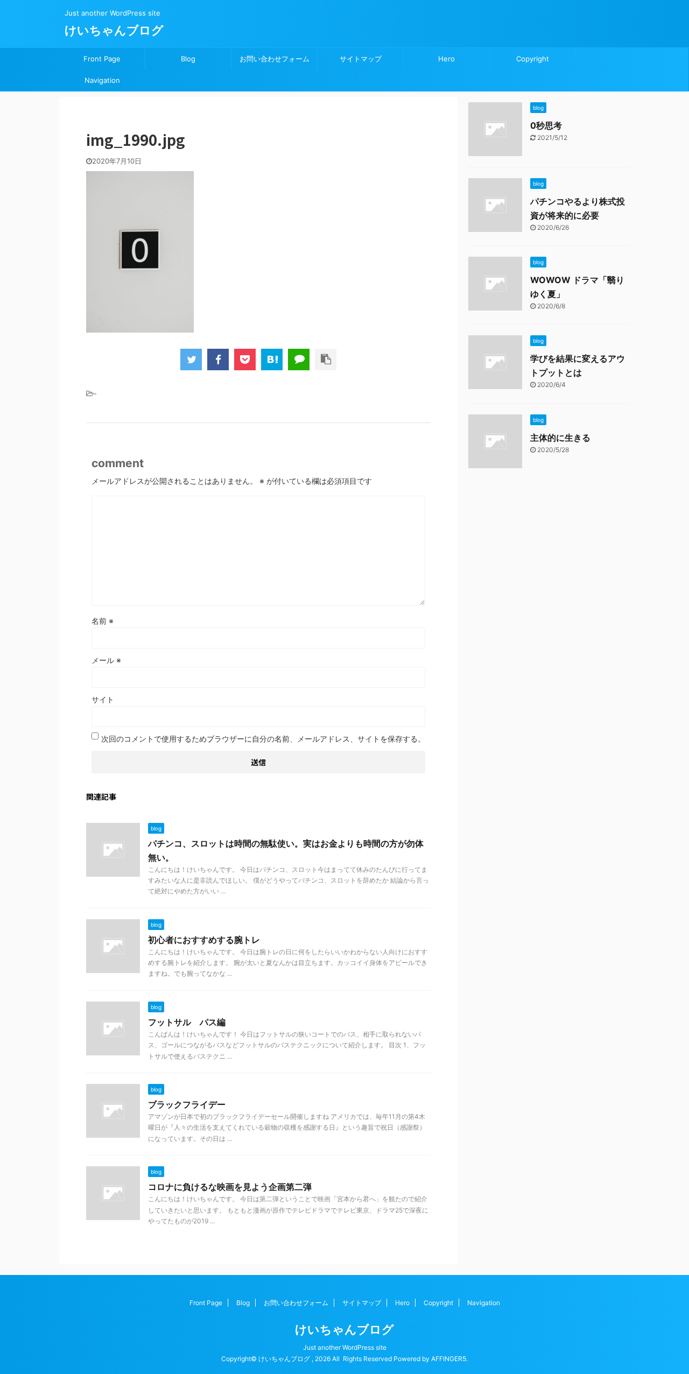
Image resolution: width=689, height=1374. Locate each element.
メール (106, 660)
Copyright (532, 58)
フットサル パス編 (187, 1022)
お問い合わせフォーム (275, 58)
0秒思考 (546, 125)
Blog (188, 58)
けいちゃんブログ (114, 30)
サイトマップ (361, 58)
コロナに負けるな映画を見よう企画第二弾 (230, 1186)
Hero (446, 58)
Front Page (102, 58)
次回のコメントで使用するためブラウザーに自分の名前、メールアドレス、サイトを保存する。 (263, 738)
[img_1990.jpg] (272, 359)
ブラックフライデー (187, 1104)
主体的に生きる (560, 437)
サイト (103, 699)
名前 (103, 620)
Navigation (102, 80)
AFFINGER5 (448, 1359)
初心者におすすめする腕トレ (204, 939)
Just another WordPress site (344, 1347)
